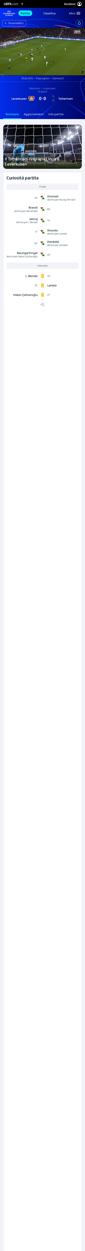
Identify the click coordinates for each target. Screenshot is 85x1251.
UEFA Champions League (9, 13)
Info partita (55, 114)
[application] (42, 51)
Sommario (12, 114)
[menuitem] (28, 13)
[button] (73, 13)
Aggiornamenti (34, 114)
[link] (25, 13)
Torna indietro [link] (16, 23)
